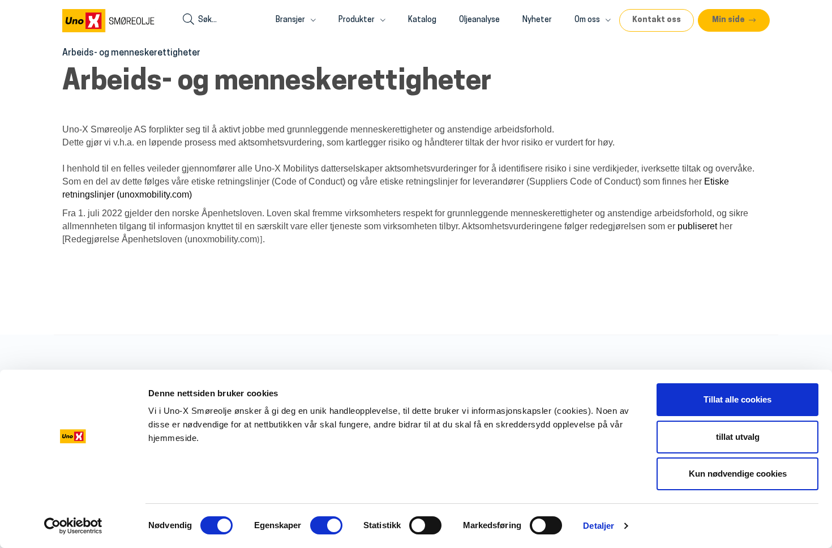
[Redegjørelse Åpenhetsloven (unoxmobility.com (159, 239)
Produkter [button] (357, 20)
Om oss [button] (588, 20)
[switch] (326, 525)
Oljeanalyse (479, 20)
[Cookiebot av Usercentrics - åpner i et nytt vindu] (73, 525)
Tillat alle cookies (737, 399)
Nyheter (537, 20)
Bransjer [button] (291, 20)
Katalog (422, 20)
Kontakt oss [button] (656, 20)
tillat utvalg (738, 437)
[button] (734, 20)
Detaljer (598, 525)
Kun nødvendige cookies (738, 473)
